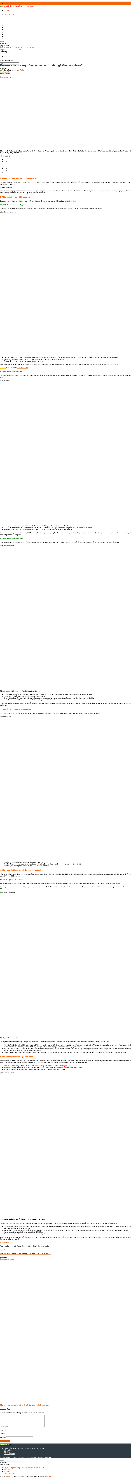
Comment (4, 1427)
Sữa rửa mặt (8, 60)
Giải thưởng (7, 1450)
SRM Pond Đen (22, 368)
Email (2, 1434)
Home (2, 60)
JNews (7, 1457)
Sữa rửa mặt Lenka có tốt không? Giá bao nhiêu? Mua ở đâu (25, 1405)
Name (2, 1430)
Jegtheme (47, 1457)
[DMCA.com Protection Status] (6, 1445)
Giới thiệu (7, 11)
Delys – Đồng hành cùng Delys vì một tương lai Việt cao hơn (24, 3)
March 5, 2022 (5, 72)
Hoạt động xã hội (9, 14)
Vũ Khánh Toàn (19, 70)
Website (3, 1437)
